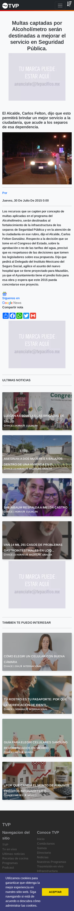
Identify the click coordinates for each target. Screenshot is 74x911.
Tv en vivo (9, 849)
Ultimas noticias (13, 853)
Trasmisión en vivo (50, 866)
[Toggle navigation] (60, 5)
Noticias (43, 857)
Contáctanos (46, 843)
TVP (5, 844)
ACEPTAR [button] (55, 891)
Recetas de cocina (15, 858)
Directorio (44, 852)
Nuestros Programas (51, 861)
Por (4, 192)
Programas (10, 863)
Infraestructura (47, 871)
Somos (42, 848)
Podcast (8, 867)
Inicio (40, 839)
